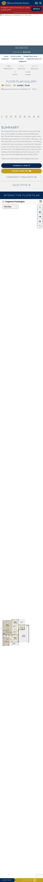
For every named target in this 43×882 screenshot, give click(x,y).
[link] (21, 101)
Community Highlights (20, 177)
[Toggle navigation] (36, 3)
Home (6, 56)
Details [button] (36, 9)
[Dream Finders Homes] (15, 3)
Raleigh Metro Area (30, 56)
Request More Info (20, 171)
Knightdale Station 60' (34, 59)
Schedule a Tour (20, 166)
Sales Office (20, 185)
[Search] (40, 3)
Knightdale (5, 59)
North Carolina (16, 56)
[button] (39, 101)
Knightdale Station (17, 59)
